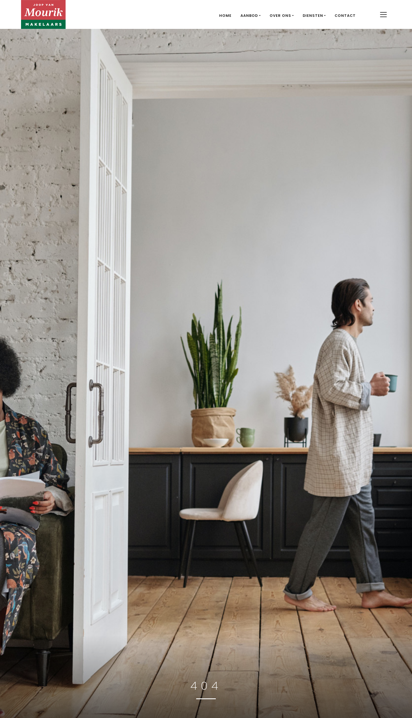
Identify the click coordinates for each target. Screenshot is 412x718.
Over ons (280, 15)
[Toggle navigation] (383, 15)
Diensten (313, 15)
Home (225, 15)
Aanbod (249, 15)
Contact (345, 15)
